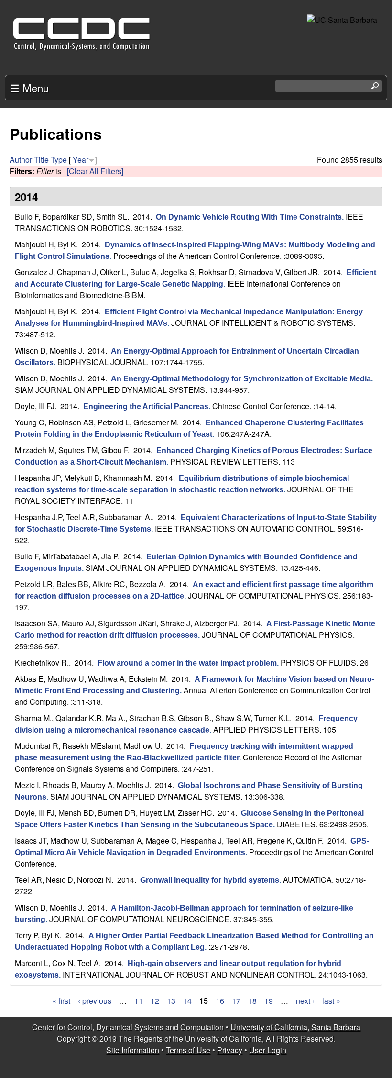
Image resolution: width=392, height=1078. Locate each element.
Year (80, 159)
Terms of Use (188, 1050)
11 (138, 1000)
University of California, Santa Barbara (295, 1027)
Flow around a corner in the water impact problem (187, 663)
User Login (267, 1050)
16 (220, 1000)
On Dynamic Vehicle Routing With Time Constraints (249, 217)
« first (61, 1000)
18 (252, 1000)
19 (268, 1000)
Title (41, 159)
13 (171, 1000)
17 (236, 1000)
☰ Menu (29, 87)
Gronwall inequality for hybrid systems (209, 880)
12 (155, 1000)
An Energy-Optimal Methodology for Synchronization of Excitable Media (241, 379)
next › (305, 1000)
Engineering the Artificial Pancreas (145, 406)
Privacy (229, 1050)
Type (59, 159)
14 (187, 1000)
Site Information (132, 1050)
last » (331, 1000)
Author (21, 159)
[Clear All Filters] (95, 171)
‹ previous (94, 1000)
